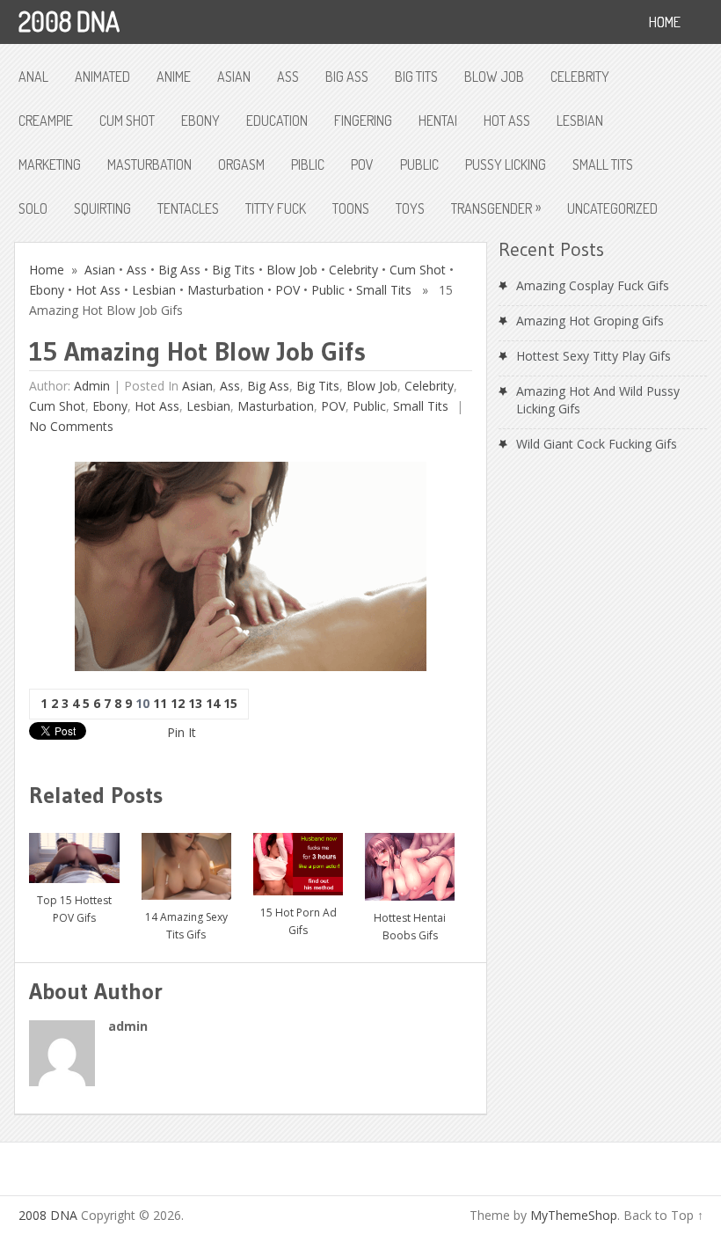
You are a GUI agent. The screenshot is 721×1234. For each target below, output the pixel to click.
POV (362, 164)
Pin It (181, 732)
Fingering (363, 120)
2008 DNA (69, 21)
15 (230, 703)
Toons (350, 208)
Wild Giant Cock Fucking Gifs (596, 443)
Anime (174, 76)
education (277, 120)
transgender (496, 207)
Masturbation (149, 164)
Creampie (45, 120)
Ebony (200, 120)
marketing (49, 164)
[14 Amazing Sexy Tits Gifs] (186, 860)
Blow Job (494, 76)
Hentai (438, 120)
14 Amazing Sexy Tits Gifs (186, 925)
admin (92, 385)
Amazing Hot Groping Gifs (590, 320)
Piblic (307, 164)
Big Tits (416, 76)
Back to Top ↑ (663, 1215)
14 (213, 703)
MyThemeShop (573, 1215)
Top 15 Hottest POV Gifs (74, 909)
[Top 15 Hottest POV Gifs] (74, 851)
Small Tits (602, 164)
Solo (32, 208)
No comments (71, 426)
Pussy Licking (505, 164)
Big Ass (346, 76)
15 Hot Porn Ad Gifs (298, 921)
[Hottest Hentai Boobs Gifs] (410, 860)
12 (178, 703)
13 (195, 703)
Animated (102, 76)
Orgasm (241, 164)
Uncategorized (612, 208)
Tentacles (188, 208)
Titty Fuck (275, 208)
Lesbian (580, 120)
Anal (33, 76)
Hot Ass (507, 120)
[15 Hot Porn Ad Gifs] (298, 857)
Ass (288, 76)
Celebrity (579, 76)
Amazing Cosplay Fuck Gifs (592, 285)
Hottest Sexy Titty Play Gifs (593, 355)
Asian (234, 76)
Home (46, 269)
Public (419, 164)
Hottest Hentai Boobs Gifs (410, 926)
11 (160, 703)
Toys (410, 208)
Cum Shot (127, 120)
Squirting (102, 208)
